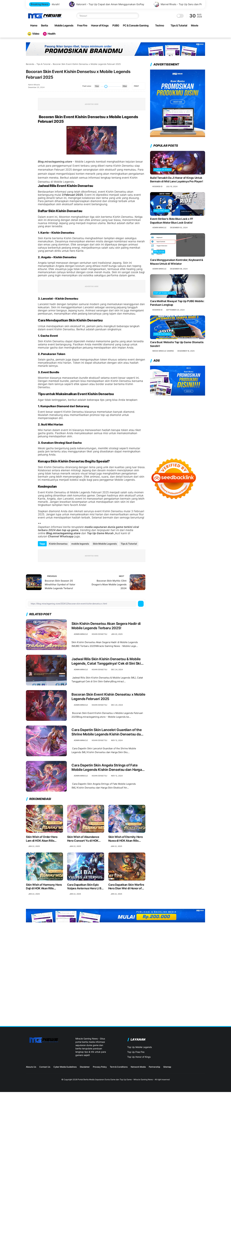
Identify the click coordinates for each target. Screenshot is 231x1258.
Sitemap (167, 1067)
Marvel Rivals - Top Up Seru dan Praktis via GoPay (131, 4)
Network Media (138, 1067)
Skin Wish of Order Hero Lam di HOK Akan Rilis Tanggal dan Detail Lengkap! (44, 838)
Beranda (30, 64)
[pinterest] (28, 119)
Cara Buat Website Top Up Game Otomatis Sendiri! (177, 344)
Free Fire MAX (161, 211)
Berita (44, 25)
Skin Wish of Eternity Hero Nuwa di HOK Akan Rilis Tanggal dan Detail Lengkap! (126, 838)
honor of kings (162, 170)
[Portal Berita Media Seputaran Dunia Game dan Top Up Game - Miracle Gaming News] (44, 18)
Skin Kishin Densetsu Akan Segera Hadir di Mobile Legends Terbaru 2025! (106, 626)
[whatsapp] (28, 111)
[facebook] (28, 94)
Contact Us (44, 1067)
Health (51, 33)
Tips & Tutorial (178, 25)
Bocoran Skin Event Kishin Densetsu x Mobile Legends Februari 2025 (108, 696)
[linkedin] (28, 128)
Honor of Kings (100, 25)
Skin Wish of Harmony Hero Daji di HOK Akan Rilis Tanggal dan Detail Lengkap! (44, 886)
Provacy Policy (100, 1067)
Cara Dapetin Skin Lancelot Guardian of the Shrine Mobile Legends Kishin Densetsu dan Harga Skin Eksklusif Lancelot (107, 732)
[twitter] (28, 102)
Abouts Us (31, 1067)
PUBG (115, 25)
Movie (194, 25)
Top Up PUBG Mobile (164, 293)
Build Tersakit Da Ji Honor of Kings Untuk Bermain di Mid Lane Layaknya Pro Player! (176, 179)
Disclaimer (85, 1067)
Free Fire (82, 25)
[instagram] (188, 1068)
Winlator (159, 252)
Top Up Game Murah (100, 533)
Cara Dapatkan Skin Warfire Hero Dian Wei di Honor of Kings (126, 886)
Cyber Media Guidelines (65, 1067)
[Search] (136, 16)
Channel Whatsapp (61, 536)
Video (35, 33)
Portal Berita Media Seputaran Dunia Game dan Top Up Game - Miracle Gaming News (115, 1079)
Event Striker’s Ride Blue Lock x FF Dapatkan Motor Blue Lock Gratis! (171, 220)
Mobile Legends (64, 25)
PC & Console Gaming (135, 25)
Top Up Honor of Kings (139, 1056)
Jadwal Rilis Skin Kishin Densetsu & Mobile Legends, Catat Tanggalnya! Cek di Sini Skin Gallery (107, 661)
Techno (159, 25)
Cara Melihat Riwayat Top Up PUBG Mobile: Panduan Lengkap (177, 303)
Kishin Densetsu (58, 543)
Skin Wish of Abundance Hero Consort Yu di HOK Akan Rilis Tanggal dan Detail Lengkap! (83, 838)
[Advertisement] (177, 424)
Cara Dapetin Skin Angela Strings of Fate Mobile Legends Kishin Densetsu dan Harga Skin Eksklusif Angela (107, 767)
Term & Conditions (119, 1067)
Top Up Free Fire (135, 1052)
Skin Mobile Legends (105, 543)
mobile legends (80, 543)
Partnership (154, 1067)
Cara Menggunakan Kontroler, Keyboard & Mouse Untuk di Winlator (176, 262)
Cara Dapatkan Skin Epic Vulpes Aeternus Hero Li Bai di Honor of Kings (85, 886)
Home (33, 25)
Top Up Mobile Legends (139, 1047)
